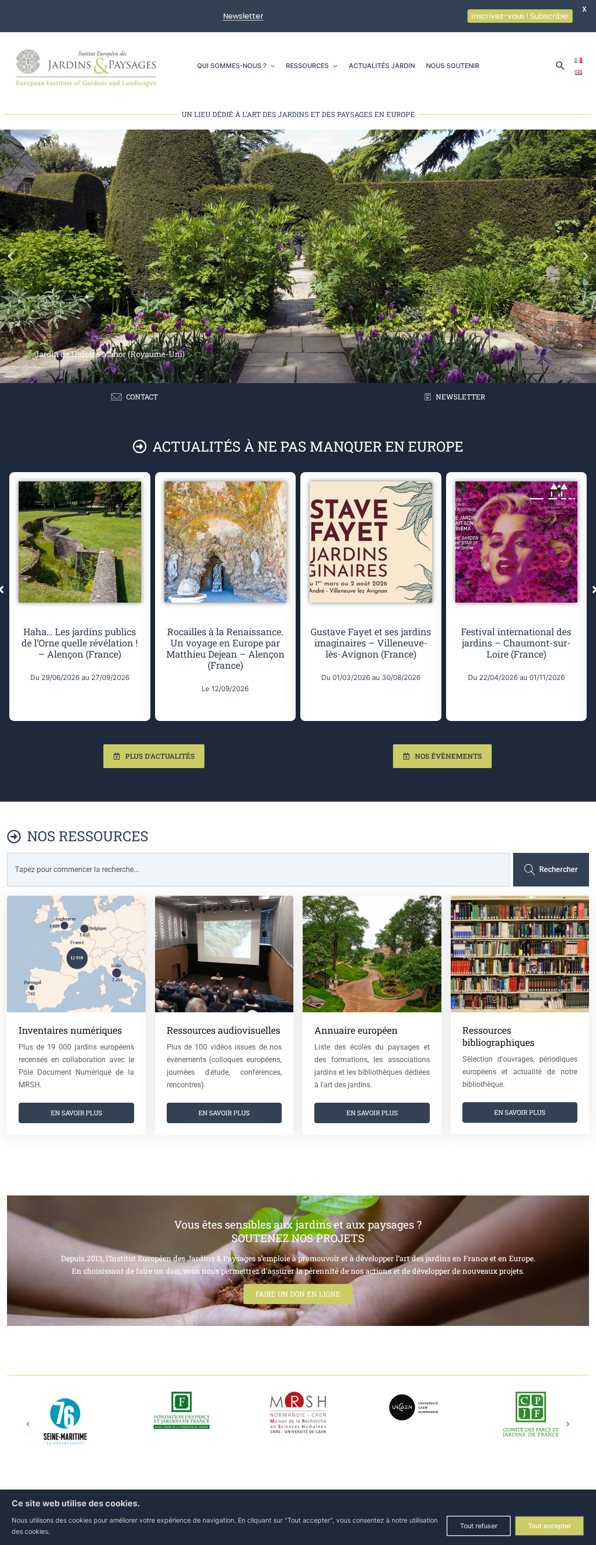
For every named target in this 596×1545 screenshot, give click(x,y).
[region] (298, 1517)
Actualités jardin (382, 65)
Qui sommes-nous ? (231, 65)
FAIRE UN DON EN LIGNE (298, 1293)
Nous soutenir (452, 65)
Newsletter (243, 16)
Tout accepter (549, 1526)
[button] (270, 66)
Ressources (307, 65)
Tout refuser (478, 1526)
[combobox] (258, 869)
